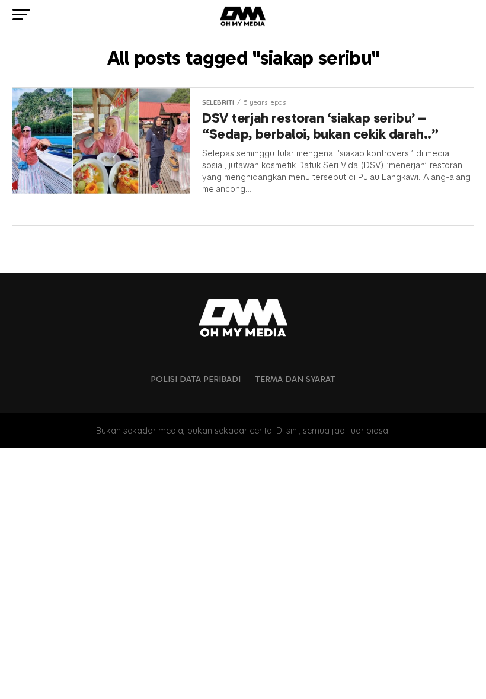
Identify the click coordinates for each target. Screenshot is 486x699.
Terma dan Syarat (295, 379)
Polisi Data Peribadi (196, 379)
